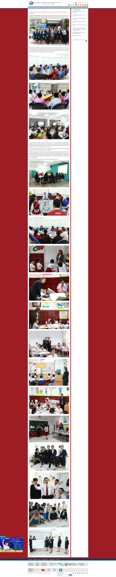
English (73, 2)
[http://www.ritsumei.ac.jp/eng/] (76, 564)
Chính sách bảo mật (45, 559)
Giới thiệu (33, 7)
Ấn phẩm (64, 7)
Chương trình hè (50, 7)
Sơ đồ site (58, 559)
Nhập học (38, 7)
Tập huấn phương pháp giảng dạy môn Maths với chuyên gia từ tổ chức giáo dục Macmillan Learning (79, 29)
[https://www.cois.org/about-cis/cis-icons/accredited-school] (37, 564)
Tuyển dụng (30, 559)
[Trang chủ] (29, 7)
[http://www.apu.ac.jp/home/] (84, 564)
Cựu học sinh (70, 7)
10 (81, 39)
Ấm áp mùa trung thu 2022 (77, 35)
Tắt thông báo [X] (2, 536)
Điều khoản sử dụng (37, 559)
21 (83, 39)
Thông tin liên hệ (52, 559)
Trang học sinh (58, 7)
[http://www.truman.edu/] (69, 564)
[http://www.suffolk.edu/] (52, 564)
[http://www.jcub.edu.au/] (61, 564)
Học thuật (43, 7)
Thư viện (76, 7)
